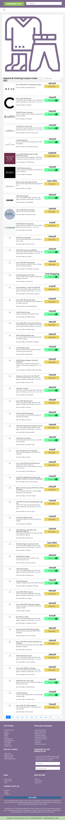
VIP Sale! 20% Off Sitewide (24, 413)
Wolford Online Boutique (34, 370)
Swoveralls (30, 395)
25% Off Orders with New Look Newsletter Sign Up (26, 530)
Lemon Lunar (31, 511)
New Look (30, 538)
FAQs (5, 782)
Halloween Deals (8, 755)
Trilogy (29, 188)
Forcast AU (30, 382)
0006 (31, 717)
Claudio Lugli (31, 444)
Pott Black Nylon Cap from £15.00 (27, 544)
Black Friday (7, 753)
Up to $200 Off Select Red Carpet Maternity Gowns (27, 155)
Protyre (6, 732)
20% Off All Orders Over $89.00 (26, 250)
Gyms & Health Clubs (40, 732)
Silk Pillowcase (31, 471)
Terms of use (8, 779)
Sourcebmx (7, 744)
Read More (40, 102)
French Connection (32, 133)
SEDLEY (29, 550)
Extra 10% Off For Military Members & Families (29, 642)
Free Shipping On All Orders (25, 275)
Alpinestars (30, 575)
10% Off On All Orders (23, 438)
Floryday (29, 230)
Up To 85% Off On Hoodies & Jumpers (28, 85)
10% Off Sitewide (21, 140)
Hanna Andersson (9, 730)
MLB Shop (30, 354)
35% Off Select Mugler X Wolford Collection (27, 361)
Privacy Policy (8, 781)
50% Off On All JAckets (23, 238)
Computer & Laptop (40, 735)
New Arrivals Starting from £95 (26, 182)
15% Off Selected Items (23, 168)
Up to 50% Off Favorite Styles (25, 300)
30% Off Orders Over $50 (24, 112)
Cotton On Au (31, 674)
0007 (36, 717)
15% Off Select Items (23, 348)
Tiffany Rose (30, 162)
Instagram (7, 794)
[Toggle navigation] (4, 9)
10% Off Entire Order (23, 312)
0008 (41, 717)
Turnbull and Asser (32, 146)
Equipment (37, 742)
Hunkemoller (31, 432)
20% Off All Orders (22, 388)
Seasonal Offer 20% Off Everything (27, 629)
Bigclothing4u (31, 87)
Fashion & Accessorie (40, 744)
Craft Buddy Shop (9, 740)
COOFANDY (30, 202)
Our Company (38, 781)
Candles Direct (8, 746)
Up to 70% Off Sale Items (24, 401)
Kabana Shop (31, 329)
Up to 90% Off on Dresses (24, 592)
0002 (13, 717)
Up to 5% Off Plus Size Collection (27, 451)
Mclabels (29, 174)
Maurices (29, 649)
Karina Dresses (31, 214)
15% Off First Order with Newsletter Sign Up (29, 502)
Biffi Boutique (31, 317)
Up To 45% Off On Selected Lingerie (28, 604)
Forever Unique (31, 496)
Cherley (29, 105)
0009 (46, 717)
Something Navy (32, 306)
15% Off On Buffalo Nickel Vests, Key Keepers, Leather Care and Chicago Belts (29, 478)
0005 (27, 717)
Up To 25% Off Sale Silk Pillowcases (28, 463)
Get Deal (52, 86)
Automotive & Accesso (41, 739)
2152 (58, 717)
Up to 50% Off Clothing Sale (25, 263)
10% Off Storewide (22, 569)
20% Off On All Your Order (25, 681)
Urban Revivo (31, 687)
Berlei (28, 611)
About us (37, 779)
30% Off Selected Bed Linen (25, 335)
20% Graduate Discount (24, 656)
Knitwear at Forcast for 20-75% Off (27, 376)
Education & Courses (40, 730)
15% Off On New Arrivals (24, 517)
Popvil (28, 457)
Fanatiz (6, 737)
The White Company (33, 269)
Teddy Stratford (32, 623)
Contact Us (38, 782)
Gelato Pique (31, 699)
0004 (22, 717)
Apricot (6, 735)
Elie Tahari (30, 712)
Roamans (29, 119)
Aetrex (29, 407)
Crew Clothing (31, 662)
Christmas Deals (8, 757)
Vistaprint (6, 733)
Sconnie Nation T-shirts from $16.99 (28, 287)
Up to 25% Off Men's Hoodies (26, 668)
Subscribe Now (40, 771)
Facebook (7, 790)
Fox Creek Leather (32, 482)
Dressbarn (30, 281)
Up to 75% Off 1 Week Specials (26, 705)
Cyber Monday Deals (10, 759)
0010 (50, 717)
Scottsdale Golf (8, 739)
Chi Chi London (31, 635)
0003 (17, 717)
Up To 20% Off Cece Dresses (25, 210)
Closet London (31, 563)
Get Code (52, 100)
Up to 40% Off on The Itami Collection (28, 323)
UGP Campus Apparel (33, 294)
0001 (8, 717)
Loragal (29, 256)
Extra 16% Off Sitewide (23, 98)
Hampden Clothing (32, 586)
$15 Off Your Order (22, 617)
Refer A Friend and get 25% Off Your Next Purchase (29, 488)
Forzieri (29, 420)
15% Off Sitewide (21, 693)
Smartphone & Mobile (41, 737)
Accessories (38, 740)
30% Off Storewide (22, 196)
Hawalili (29, 524)
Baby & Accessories (40, 733)
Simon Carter (31, 244)
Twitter (6, 792)
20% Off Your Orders (23, 556)
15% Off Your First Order (24, 126)
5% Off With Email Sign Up (25, 224)
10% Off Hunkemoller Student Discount (29, 426)
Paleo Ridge (7, 742)
